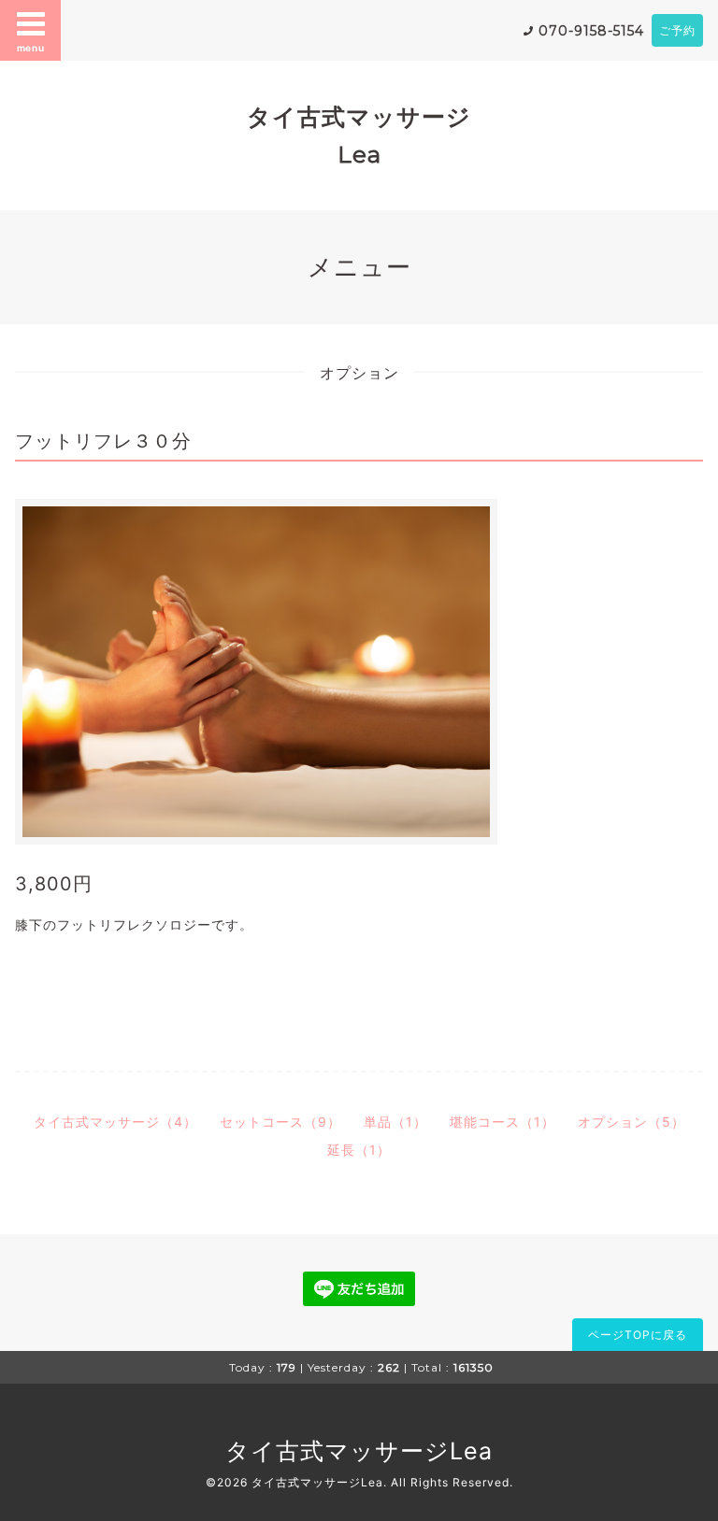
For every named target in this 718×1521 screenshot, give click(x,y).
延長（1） (359, 1150)
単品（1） (395, 1122)
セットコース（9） (280, 1122)
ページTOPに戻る (637, 1335)
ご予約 (677, 30)
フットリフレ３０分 (103, 441)
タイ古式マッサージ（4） (115, 1122)
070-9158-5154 (591, 30)
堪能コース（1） (502, 1122)
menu (31, 47)
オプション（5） (631, 1122)
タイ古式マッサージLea (359, 1451)
